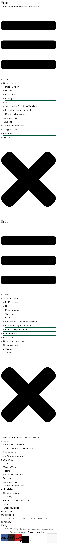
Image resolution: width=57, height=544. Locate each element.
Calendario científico (13, 126)
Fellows (7, 137)
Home (6, 79)
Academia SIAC (10, 118)
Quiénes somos (10, 83)
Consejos (9, 98)
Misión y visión (12, 87)
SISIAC (8, 102)
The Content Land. (38, 532)
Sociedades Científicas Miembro (21, 106)
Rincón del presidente (16, 114)
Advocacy (8, 122)
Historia (8, 91)
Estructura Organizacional (18, 110)
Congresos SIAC (11, 129)
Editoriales (8, 133)
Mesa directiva (12, 94)
